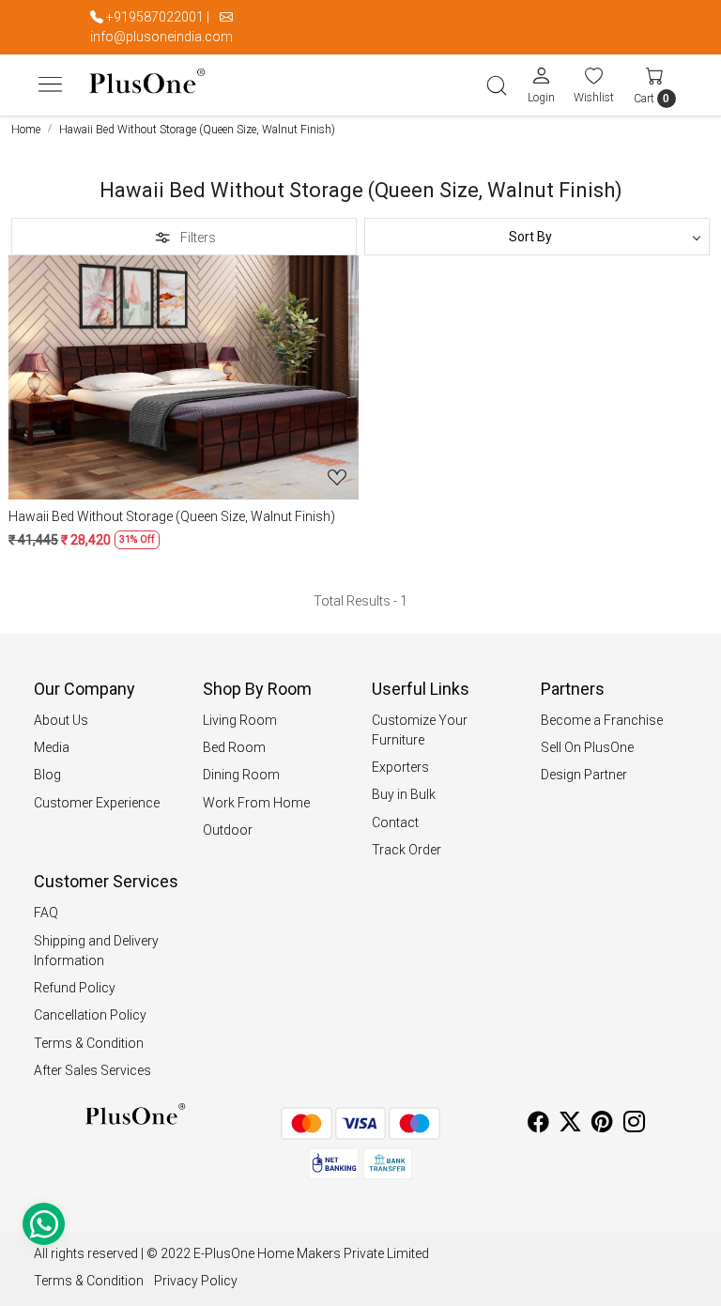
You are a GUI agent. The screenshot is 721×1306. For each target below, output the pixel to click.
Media (51, 747)
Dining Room (241, 774)
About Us (61, 720)
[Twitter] (570, 1125)
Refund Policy (74, 987)
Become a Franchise (602, 720)
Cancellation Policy (90, 1014)
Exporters (400, 767)
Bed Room (234, 747)
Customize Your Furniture (420, 730)
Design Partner (584, 774)
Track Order (406, 849)
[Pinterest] (602, 1125)
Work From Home (256, 802)
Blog (47, 774)
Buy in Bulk (404, 794)
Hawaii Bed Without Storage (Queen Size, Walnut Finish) (171, 516)
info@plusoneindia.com (161, 36)
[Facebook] (538, 1125)
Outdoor (228, 829)
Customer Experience (97, 802)
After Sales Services (92, 1070)
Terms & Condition (89, 1043)
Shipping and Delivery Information (96, 950)
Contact (395, 822)
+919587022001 (155, 16)
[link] (496, 85)
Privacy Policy (196, 1280)
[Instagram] (634, 1125)
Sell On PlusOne (587, 747)
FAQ (46, 912)
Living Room (240, 720)
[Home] (147, 85)
